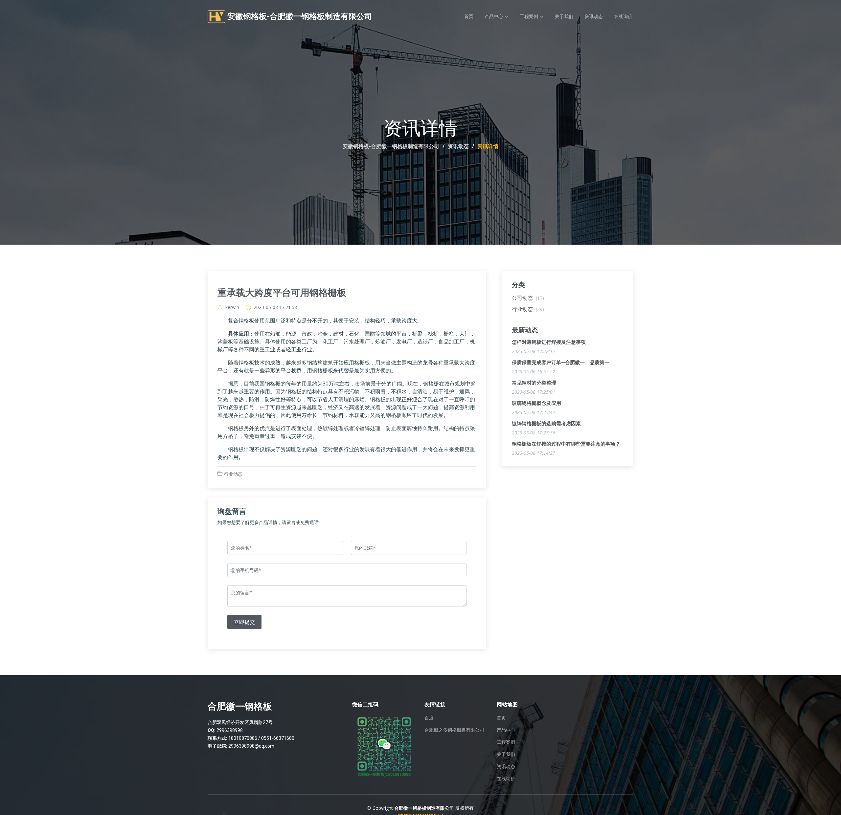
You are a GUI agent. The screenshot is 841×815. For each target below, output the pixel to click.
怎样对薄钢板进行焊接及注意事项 (549, 342)
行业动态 (233, 474)
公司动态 (528, 297)
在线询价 (623, 16)
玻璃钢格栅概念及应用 (536, 403)
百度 (429, 718)
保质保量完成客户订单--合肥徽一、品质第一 (560, 362)
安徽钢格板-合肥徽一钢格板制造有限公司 (391, 146)
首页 (468, 16)
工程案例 (506, 742)
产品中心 (506, 730)
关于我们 (564, 16)
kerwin (232, 307)
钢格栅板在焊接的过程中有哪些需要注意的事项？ (566, 444)
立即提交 (244, 622)
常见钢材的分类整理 (534, 383)
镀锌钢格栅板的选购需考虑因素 (546, 424)
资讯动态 (593, 16)
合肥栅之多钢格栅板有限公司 (454, 730)
